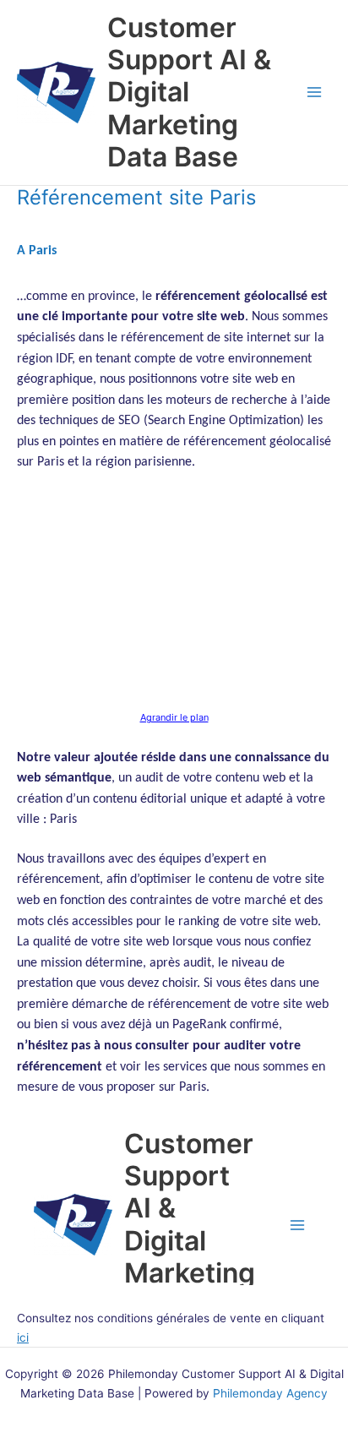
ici (23, 1337)
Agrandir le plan (174, 717)
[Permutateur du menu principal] (314, 92)
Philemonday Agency (270, 1393)
